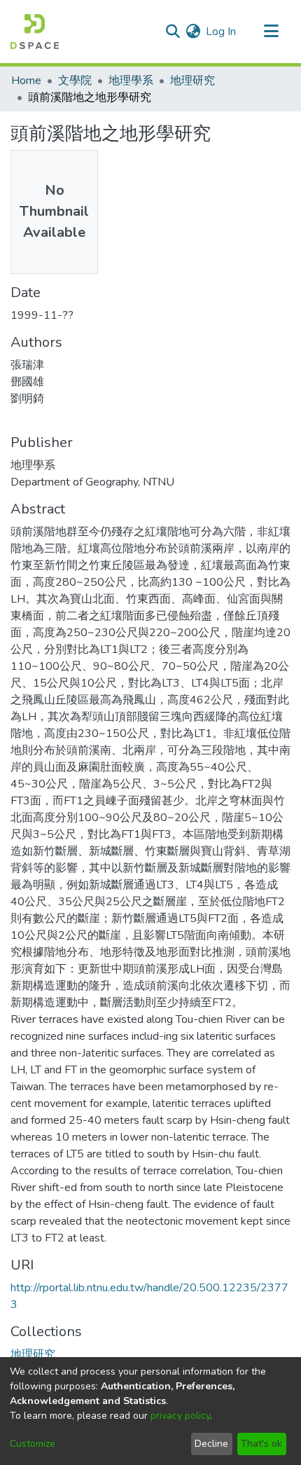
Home (26, 80)
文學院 (75, 80)
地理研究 (192, 80)
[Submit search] (172, 31)
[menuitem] (193, 31)
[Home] (34, 31)
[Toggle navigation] (270, 31)
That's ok (261, 1443)
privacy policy (180, 1415)
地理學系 (130, 80)
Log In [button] (221, 31)
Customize (32, 1443)
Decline (211, 1443)
